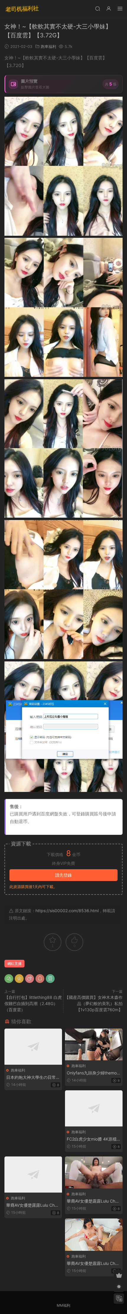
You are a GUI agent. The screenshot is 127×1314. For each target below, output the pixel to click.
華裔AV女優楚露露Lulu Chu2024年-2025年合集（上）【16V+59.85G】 (32, 1205)
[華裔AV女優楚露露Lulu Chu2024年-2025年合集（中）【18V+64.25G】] (94, 1172)
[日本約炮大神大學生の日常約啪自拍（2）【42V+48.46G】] (33, 1047)
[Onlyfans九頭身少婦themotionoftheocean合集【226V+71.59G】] (94, 1044)
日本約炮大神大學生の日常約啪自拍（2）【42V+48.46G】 (33, 1077)
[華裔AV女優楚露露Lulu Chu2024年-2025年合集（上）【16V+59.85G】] (33, 1174)
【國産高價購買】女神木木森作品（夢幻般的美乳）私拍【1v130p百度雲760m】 (94, 1003)
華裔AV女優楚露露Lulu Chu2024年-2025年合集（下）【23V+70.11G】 (93, 1263)
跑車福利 (48, 46)
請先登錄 (63, 874)
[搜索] (97, 8)
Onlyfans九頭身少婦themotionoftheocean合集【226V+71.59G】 (94, 1073)
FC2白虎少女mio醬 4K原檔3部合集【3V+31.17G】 (93, 1139)
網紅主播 (14, 963)
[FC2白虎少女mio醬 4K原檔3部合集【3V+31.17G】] (94, 1108)
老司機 (22, 9)
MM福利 (63, 1305)
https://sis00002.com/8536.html (67, 910)
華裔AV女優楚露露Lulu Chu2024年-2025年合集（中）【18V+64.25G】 (93, 1201)
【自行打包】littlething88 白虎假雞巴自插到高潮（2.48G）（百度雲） (33, 1003)
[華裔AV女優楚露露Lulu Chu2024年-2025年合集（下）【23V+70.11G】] (94, 1234)
